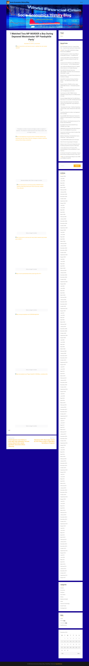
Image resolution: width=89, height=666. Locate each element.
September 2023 (63, 254)
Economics (62, 590)
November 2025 (63, 196)
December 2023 (63, 248)
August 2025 (63, 203)
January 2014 (63, 514)
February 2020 (63, 351)
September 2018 (63, 389)
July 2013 (62, 528)
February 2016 (63, 458)
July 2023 (62, 259)
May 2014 (62, 505)
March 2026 (62, 187)
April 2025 (62, 212)
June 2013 (62, 530)
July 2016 (62, 447)
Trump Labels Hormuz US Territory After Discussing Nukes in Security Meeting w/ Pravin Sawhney (70, 149)
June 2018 (62, 396)
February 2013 (63, 539)
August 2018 (63, 391)
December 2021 (63, 301)
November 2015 (63, 465)
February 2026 (63, 189)
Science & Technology (64, 603)
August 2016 (63, 445)
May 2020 (62, 344)
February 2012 (63, 566)
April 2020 (62, 346)
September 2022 (63, 281)
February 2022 (63, 297)
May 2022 (62, 290)
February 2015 (63, 485)
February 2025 (63, 216)
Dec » (79, 653)
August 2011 (63, 577)
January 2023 (63, 272)
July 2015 (62, 474)
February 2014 (63, 512)
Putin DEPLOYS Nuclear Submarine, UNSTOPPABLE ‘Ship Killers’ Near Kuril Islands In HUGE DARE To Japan (70, 72)
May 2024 (62, 236)
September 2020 (63, 335)
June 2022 (62, 288)
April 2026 (62, 185)
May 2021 (62, 317)
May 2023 (62, 263)
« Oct (62, 653)
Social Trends (63, 605)
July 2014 (62, 501)
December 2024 (63, 221)
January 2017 (63, 434)
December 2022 (63, 275)
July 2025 (62, 205)
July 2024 (62, 232)
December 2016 (63, 436)
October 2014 (63, 494)
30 (67, 650)
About (81, 2)
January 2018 (63, 407)
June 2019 (62, 369)
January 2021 (63, 326)
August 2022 (63, 283)
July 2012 (62, 555)
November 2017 (63, 411)
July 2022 (62, 286)
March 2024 (62, 241)
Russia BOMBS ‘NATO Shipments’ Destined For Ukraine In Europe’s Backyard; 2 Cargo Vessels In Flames (70, 117)
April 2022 (62, 292)
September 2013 (63, 523)
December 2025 (63, 194)
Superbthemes (58, 664)
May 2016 (62, 452)
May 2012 (62, 559)
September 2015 (63, 470)
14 (61, 644)
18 (73, 644)
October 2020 (63, 333)
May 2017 (62, 425)
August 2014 (63, 499)
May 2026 (62, 183)
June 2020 (62, 342)
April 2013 (62, 535)
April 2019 (62, 373)
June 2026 (62, 180)
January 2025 (63, 218)
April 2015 (62, 481)
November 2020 (63, 331)
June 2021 (62, 315)
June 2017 (62, 422)
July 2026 (62, 178)
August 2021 (63, 310)
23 (67, 647)
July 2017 (62, 420)
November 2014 (63, 492)
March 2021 (62, 322)
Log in (61, 618)
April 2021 (62, 319)
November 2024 (63, 223)
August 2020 (63, 337)
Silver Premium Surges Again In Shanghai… (69, 141)
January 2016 (63, 461)
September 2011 (63, 575)
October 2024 (63, 225)
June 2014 (62, 503)
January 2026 (63, 192)
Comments (63, 623)
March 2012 (62, 564)
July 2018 (62, 393)
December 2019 (63, 355)
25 (73, 647)
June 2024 (62, 234)
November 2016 (63, 438)
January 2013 (63, 541)
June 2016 (62, 449)
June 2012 (62, 557)
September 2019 (63, 362)
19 (76, 644)
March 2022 (62, 295)
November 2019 (63, 357)
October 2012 (63, 548)
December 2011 (63, 570)
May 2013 (62, 532)
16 (67, 644)
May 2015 (62, 478)
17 (70, 644)
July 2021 (62, 313)
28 (61, 650)
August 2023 (63, 257)
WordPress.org (63, 625)
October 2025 (63, 198)
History (61, 596)
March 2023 (62, 268)
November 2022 (63, 277)
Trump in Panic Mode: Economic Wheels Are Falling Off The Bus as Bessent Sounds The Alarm (69, 59)
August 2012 (63, 552)
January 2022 (63, 299)
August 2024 (63, 230)
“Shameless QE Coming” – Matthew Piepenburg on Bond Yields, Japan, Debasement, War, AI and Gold (70, 109)
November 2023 (63, 250)
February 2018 (63, 404)
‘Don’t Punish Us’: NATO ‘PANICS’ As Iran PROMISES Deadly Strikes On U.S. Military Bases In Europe (70, 95)
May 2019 (62, 371)
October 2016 (63, 440)
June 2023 (62, 261)
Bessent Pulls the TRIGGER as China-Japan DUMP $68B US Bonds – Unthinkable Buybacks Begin (70, 86)
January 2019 (63, 380)
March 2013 (62, 537)
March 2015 (62, 483)
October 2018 (63, 387)
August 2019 (63, 364)
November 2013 (63, 519)
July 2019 (62, 366)
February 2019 (63, 378)
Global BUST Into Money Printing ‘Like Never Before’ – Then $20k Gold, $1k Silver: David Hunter (69, 81)
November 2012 (63, 546)
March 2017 (62, 429)
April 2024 (62, 239)
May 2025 (62, 209)
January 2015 (63, 487)
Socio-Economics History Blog (19, 2)
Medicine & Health (64, 599)
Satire (61, 601)
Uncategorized (63, 608)
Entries (62, 620)
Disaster (62, 587)
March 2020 (62, 348)
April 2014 (62, 508)
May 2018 (62, 398)
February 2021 (63, 324)
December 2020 (63, 328)
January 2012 (63, 568)
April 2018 (62, 400)
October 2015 (63, 467)
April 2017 (62, 427)
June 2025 (62, 207)
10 (70, 641)
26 (76, 647)
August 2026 (63, 176)
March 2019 (62, 375)
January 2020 (63, 353)
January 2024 (63, 245)
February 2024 (63, 243)
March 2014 (62, 510)
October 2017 (63, 413)
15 (64, 644)
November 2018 (63, 384)
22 (64, 647)
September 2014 (63, 496)
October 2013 (63, 521)
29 (64, 650)
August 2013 (63, 526)
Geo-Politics (62, 594)
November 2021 (63, 304)
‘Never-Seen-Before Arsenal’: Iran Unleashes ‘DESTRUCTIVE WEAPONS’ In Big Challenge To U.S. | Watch (69, 103)
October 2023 (63, 252)
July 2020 (62, 339)
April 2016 (62, 454)
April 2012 (62, 561)
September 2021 (63, 308)
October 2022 (63, 279)
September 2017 (63, 416)
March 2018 (62, 402)
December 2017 (63, 409)
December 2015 (63, 463)
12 (76, 641)
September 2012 (63, 550)
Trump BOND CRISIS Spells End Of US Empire (69, 139)
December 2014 (63, 490)
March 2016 (62, 456)
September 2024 (63, 227)
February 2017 (63, 431)
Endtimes (62, 592)
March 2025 (62, 214)
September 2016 (63, 443)
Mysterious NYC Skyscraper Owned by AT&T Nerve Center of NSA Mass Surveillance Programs (44, 441)
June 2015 (62, 476)
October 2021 (63, 306)
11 (73, 641)
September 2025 (63, 201)
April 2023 (62, 266)
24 (70, 647)
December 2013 (63, 517)
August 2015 (63, 472)
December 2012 (63, 543)
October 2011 (63, 573)
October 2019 (63, 360)
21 (61, 647)
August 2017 (63, 418)
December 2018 (63, 382)
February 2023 (63, 270)
